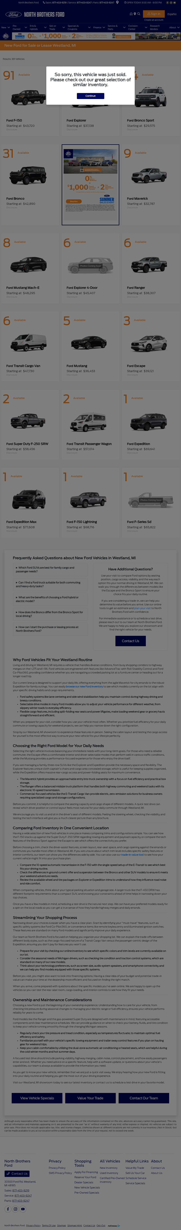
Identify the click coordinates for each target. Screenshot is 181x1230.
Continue (91, 96)
